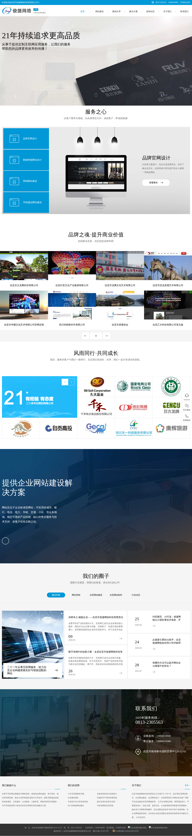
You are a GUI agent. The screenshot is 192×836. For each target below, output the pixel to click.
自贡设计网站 (136, 833)
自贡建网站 (162, 833)
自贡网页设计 (76, 833)
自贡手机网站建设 (8, 835)
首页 (82, 11)
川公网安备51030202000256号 (126, 831)
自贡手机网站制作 (49, 835)
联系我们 (184, 11)
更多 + (187, 785)
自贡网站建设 (96, 595)
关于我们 (167, 11)
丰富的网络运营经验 (105, 806)
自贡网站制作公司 (149, 833)
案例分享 (116, 11)
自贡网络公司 (6, 833)
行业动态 (136, 595)
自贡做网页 (99, 833)
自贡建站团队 (73, 798)
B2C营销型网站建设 (76, 806)
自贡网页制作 (88, 833)
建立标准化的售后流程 (106, 802)
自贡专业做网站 (35, 835)
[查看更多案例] (96, 336)
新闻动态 (150, 11)
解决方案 (133, 11)
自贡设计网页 (41, 833)
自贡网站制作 (116, 595)
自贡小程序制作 (63, 835)
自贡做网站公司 (22, 835)
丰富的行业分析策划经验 (78, 802)
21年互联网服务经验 (76, 794)
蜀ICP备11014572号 (100, 831)
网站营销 (76, 595)
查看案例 (153, 182)
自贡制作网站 (109, 833)
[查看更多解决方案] (5, 540)
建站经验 (56, 595)
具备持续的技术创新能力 (107, 794)
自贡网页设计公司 (123, 833)
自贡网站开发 (172, 833)
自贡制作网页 (64, 833)
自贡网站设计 (30, 833)
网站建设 (99, 11)
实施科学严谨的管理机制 (107, 798)
